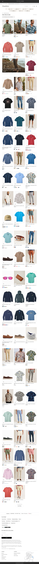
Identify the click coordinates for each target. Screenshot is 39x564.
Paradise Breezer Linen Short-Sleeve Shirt (19, 264)
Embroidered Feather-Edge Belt (18, 245)
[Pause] (2, 1)
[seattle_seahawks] (14, 149)
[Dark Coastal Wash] (16, 112)
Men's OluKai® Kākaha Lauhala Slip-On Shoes (7, 383)
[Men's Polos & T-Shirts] (16, 9)
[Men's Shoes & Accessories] (26, 11)
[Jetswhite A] (17, 149)
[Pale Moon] (4, 56)
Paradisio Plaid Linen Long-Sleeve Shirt (7, 481)
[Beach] (28, 207)
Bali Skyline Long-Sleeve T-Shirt (6, 304)
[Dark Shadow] (2, 446)
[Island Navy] (2, 169)
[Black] (18, 168)
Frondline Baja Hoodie (16, 304)
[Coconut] (4, 187)
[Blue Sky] (14, 226)
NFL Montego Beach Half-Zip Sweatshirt (7, 322)
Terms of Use (20, 546)
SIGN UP (7, 537)
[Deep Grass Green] (15, 187)
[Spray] (30, 266)
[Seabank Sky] (5, 56)
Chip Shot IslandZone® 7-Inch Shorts (18, 499)
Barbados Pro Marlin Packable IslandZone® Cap (7, 224)
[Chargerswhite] (15, 149)
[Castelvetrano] (4, 501)
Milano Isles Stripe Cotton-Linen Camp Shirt (19, 92)
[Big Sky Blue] (30, 226)
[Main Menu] (36, 6)
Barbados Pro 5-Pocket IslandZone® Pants (19, 166)
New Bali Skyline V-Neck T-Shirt (6, 499)
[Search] (28, 6)
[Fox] (2, 344)
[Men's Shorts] (23, 9)
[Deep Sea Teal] (3, 56)
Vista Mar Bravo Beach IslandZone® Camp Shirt (19, 383)
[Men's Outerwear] (19, 11)
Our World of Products (4, 554)
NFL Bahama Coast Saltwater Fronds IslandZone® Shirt (30, 147)
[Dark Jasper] (3, 169)
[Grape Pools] (14, 187)
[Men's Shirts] (9, 9)
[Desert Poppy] (17, 56)
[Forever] (28, 325)
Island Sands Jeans (16, 110)
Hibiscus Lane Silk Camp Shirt (6, 205)
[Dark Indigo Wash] (28, 247)
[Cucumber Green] (29, 288)
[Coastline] (2, 306)
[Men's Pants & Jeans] (30, 9)
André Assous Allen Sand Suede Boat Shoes (19, 341)
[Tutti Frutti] (29, 226)
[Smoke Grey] (3, 287)
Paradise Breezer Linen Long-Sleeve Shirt (7, 91)
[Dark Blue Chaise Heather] (15, 56)
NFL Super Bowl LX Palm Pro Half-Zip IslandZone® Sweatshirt (6, 147)
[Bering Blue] (17, 226)
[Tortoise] (4, 287)
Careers (2, 555)
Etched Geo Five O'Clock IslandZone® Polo (31, 166)
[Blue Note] (2, 187)
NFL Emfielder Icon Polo (17, 147)
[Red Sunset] (2, 56)
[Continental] (29, 75)
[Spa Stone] (15, 36)
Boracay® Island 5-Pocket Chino (18, 34)
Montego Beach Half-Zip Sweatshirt (6, 54)
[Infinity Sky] (3, 306)
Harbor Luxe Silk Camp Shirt (17, 185)
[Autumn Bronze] (2, 93)
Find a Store (15, 554)
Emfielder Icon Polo (16, 54)
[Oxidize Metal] (29, 93)
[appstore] (9, 527)
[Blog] (4, 559)
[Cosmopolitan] (16, 187)
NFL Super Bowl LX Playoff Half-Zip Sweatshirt (30, 304)
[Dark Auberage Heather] (14, 56)
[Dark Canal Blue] (3, 483)
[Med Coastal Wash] (14, 112)
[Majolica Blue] (14, 94)
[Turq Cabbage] (28, 226)
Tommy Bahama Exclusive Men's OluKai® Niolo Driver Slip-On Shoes (7, 264)
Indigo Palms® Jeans (28, 245)
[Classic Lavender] (5, 93)
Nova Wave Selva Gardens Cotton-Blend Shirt (31, 424)
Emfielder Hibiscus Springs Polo (29, 110)
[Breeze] (3, 187)
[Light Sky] (5, 483)
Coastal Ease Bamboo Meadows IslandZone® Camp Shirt (6, 404)
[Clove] (14, 36)
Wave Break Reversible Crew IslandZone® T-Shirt (31, 285)
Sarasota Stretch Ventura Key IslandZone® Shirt (7, 166)
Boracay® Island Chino (28, 91)
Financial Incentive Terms (12, 548)
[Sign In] (33, 6)
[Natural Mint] (28, 75)
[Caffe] (5, 187)
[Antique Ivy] (4, 306)
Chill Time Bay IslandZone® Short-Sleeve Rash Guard (31, 323)
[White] (30, 56)
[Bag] (34, 6)
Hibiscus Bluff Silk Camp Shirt (29, 34)
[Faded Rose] (15, 94)
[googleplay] (6, 527)
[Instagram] (2, 527)
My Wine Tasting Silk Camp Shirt (6, 110)
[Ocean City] (29, 207)
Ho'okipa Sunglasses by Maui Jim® (6, 285)
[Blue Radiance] (18, 266)
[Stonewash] (17, 36)
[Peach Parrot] (4, 93)
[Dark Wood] (3, 344)
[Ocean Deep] (18, 446)
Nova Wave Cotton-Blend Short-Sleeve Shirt (7, 245)
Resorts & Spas (16, 555)
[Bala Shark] (16, 168)
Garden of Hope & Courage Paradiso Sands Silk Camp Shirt (31, 185)
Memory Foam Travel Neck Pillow (30, 341)
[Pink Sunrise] (2, 287)
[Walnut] (3, 446)
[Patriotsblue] (16, 149)
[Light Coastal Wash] (15, 112)
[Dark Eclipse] (17, 168)
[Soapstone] (29, 56)
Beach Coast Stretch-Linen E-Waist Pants (31, 205)
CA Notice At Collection (29, 555)
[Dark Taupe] (14, 168)
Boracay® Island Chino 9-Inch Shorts (30, 54)
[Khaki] (14, 247)
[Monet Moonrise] (18, 56)
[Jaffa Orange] (28, 288)
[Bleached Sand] (14, 446)
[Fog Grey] (17, 501)
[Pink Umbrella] (3, 93)
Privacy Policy (19, 543)
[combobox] (3, 535)
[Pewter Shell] (4, 483)
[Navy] (18, 187)
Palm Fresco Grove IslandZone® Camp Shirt (7, 185)
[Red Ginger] (28, 168)
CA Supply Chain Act (29, 554)
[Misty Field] (15, 226)
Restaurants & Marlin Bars (17, 553)
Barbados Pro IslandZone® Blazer (18, 322)
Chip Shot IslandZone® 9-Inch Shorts (18, 444)
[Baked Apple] (30, 75)
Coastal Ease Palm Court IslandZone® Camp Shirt (7, 34)
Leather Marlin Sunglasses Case (18, 285)
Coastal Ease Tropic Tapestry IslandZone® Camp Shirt (31, 481)
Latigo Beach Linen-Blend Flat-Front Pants (19, 481)
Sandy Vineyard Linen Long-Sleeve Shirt (19, 205)
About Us (3, 553)
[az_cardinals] (18, 149)
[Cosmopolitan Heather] (16, 56)
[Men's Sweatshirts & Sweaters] (12, 11)
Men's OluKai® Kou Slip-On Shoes (6, 444)
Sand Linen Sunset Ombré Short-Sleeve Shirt (19, 363)
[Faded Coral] (2, 483)
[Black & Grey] (5, 287)
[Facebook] (4, 527)
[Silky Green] (15, 446)
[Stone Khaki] (16, 36)
